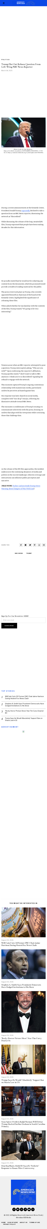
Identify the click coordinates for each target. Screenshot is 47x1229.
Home (3, 1222)
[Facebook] (21, 545)
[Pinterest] (35, 545)
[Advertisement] (23, 31)
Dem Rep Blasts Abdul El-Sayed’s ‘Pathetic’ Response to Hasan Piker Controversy (20, 1167)
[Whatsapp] (39, 545)
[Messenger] (25, 545)
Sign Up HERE (13, 1222)
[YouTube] (29, 1209)
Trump (29, 553)
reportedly (25, 211)
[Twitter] (30, 545)
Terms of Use (34, 1222)
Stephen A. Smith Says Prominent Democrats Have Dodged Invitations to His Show (24, 705)
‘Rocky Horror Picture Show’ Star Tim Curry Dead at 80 (24, 712)
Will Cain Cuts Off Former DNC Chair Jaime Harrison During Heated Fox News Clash (24, 697)
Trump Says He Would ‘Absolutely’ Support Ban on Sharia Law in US (23, 719)
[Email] (44, 545)
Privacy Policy (9, 1224)
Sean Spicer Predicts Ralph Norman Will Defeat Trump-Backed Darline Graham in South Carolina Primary (23, 1124)
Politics (5, 59)
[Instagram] (21, 1209)
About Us (23, 1222)
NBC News (19, 553)
